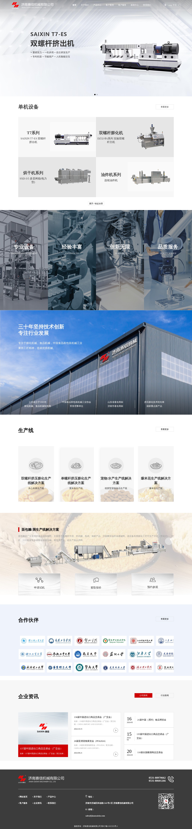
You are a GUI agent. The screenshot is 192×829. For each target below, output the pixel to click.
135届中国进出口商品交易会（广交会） (153, 736)
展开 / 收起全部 (96, 203)
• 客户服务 (23, 803)
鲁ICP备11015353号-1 (109, 826)
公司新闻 (143, 695)
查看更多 (165, 107)
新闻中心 (135, 5)
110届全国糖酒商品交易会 (150, 752)
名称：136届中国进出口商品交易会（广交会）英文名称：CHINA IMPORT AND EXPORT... (95, 722)
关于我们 (85, 5)
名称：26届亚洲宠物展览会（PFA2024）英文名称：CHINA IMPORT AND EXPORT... (94, 746)
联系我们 (147, 5)
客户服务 (122, 5)
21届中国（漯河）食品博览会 (151, 720)
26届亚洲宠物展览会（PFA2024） (90, 741)
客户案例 (110, 5)
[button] (95, 94)
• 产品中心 (51, 797)
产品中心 (97, 5)
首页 (74, 5)
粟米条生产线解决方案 (38, 529)
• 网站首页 (23, 797)
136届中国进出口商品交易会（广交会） (93, 717)
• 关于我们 (37, 797)
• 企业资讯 (37, 803)
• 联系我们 (51, 803)
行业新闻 (165, 695)
